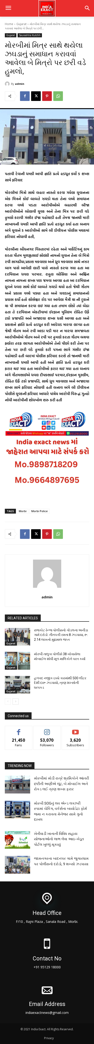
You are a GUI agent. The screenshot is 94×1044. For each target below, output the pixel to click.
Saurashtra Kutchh (29, 35)
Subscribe (75, 729)
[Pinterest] (47, 96)
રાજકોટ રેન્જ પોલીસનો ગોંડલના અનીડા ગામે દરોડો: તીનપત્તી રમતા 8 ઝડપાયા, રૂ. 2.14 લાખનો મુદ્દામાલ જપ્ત (61, 634)
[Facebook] (25, 96)
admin (19, 84)
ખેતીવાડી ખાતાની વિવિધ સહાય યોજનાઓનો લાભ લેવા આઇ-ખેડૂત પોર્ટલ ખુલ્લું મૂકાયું (59, 839)
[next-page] (16, 701)
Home (9, 24)
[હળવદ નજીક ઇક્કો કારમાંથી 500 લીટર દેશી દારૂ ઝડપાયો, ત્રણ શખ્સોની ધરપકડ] (17, 685)
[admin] (8, 83)
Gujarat (21, 24)
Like (18, 729)
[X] (36, 96)
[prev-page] (8, 701)
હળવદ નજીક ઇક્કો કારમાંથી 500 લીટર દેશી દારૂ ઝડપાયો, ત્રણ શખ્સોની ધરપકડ (60, 682)
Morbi (23, 511)
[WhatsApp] (58, 96)
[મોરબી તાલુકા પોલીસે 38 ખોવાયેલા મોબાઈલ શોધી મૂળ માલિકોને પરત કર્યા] (17, 661)
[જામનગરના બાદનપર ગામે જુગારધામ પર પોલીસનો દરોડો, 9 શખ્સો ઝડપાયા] (17, 865)
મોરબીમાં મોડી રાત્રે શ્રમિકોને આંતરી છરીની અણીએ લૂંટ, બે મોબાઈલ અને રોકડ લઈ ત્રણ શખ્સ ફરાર (61, 783)
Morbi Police (39, 511)
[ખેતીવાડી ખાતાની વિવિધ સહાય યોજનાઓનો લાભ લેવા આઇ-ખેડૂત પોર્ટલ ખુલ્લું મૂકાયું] (17, 840)
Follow (47, 729)
